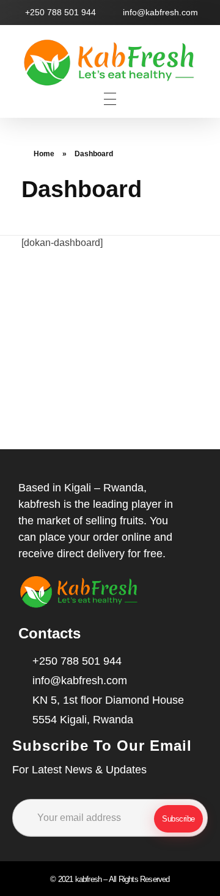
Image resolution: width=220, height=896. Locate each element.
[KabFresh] (110, 63)
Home (44, 154)
